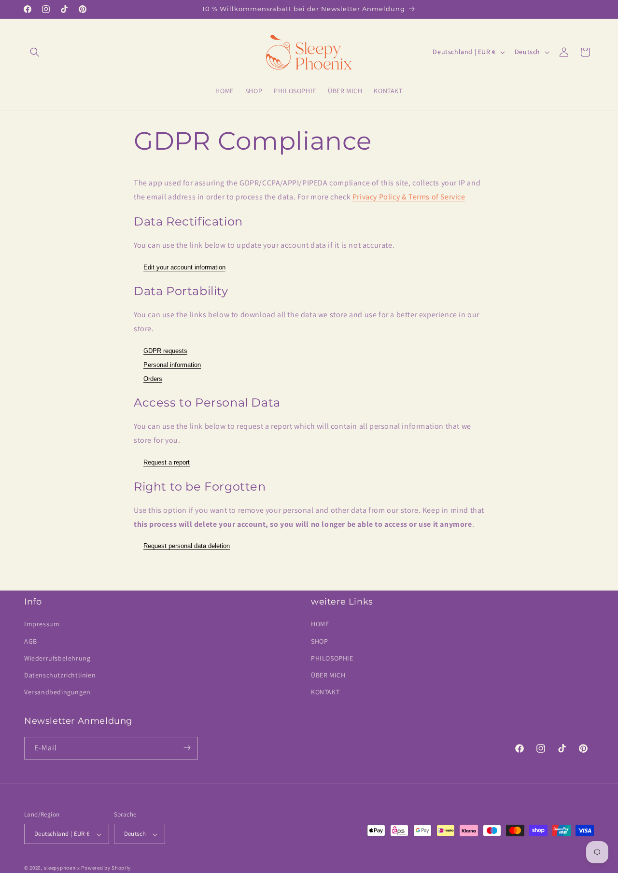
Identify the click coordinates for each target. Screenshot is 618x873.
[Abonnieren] (186, 747)
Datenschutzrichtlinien (60, 675)
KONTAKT (325, 692)
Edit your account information (184, 267)
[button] (34, 52)
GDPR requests (165, 350)
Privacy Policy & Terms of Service (408, 197)
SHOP (319, 641)
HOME (320, 624)
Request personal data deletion (186, 545)
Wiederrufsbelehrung (57, 658)
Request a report (166, 462)
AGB (30, 641)
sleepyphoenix (62, 868)
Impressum (41, 624)
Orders (152, 378)
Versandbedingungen (57, 692)
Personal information (172, 364)
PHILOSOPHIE (332, 658)
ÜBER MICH (328, 675)
